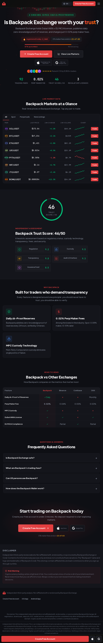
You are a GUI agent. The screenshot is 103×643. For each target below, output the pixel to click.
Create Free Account (84, 4)
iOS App (25, 599)
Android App (36, 599)
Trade (94, 129)
